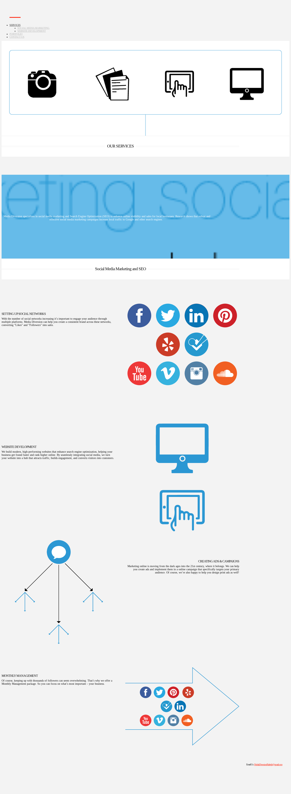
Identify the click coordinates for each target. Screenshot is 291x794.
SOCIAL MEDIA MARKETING (33, 28)
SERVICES (15, 25)
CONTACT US (17, 37)
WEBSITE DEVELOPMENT (31, 31)
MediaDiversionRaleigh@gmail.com (268, 764)
